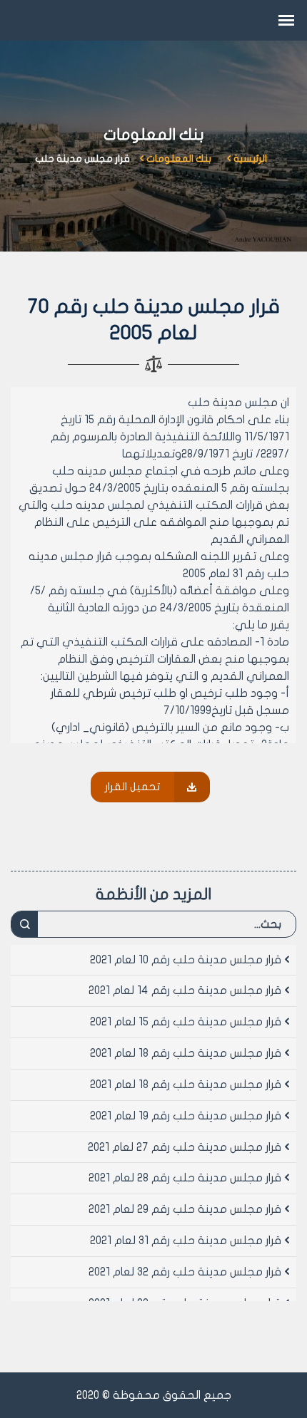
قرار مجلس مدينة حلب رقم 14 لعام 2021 (185, 990)
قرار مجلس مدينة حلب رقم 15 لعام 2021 (185, 1022)
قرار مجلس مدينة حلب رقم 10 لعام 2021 (185, 960)
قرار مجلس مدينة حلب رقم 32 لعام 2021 (185, 1272)
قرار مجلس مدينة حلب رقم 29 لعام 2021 (185, 1209)
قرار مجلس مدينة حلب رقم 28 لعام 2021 (185, 1178)
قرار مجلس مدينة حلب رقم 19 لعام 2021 (185, 1116)
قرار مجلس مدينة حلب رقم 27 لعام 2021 (184, 1147)
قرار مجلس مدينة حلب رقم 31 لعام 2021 (185, 1240)
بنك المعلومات (178, 158)
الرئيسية (250, 158)
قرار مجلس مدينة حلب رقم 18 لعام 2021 (185, 1053)
